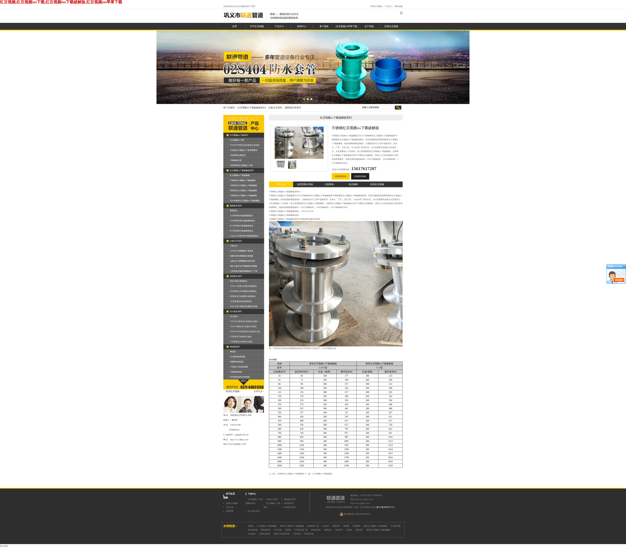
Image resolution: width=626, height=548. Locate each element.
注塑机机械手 (265, 534)
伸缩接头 (359, 530)
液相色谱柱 (316, 530)
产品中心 (389, 6)
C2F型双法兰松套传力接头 (241, 342)
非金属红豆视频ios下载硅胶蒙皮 (244, 150)
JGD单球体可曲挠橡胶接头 (241, 215)
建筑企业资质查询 (282, 534)
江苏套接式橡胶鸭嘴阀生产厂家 (243, 271)
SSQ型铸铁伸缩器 (237, 357)
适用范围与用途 (305, 184)
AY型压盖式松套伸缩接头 (241, 301)
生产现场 (369, 26)
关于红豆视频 (257, 26)
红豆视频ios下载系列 (239, 135)
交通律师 (356, 526)
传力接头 (234, 316)
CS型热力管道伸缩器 (239, 367)
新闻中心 (301, 26)
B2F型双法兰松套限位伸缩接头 (243, 291)
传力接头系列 (236, 311)
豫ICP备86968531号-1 (385, 507)
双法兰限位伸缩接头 (238, 281)
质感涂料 (336, 526)
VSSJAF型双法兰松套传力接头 (243, 326)
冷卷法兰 (234, 246)
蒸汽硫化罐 (253, 530)
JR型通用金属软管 (238, 155)
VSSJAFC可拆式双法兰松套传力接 (245, 331)
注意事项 (329, 184)
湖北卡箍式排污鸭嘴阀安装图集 (243, 266)
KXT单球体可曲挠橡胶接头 (241, 226)
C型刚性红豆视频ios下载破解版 (243, 195)
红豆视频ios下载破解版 (240, 175)
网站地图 (399, 6)
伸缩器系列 (235, 347)
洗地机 (349, 530)
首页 (234, 26)
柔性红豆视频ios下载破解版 (375, 526)
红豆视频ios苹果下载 (346, 26)
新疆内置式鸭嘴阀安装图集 (241, 256)
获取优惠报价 (341, 176)
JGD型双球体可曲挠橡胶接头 (242, 221)
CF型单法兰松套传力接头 (241, 336)
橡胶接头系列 (236, 206)
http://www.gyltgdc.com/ (234, 444)
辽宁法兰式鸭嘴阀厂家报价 (241, 251)
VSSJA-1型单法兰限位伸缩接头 (243, 286)
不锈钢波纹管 (236, 160)
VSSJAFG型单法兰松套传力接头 (244, 321)
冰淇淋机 (252, 534)
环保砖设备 (309, 534)
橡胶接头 (234, 210)
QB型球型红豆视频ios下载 (241, 165)
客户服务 (324, 26)
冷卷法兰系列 (236, 241)
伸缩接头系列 (236, 276)
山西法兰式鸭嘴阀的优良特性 (242, 261)
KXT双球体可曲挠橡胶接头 (241, 231)
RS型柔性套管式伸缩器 (240, 377)
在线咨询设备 (360, 176)
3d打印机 (278, 530)
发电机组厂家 (313, 526)
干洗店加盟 (395, 526)
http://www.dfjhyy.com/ (239, 439)
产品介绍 (281, 184)
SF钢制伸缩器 (236, 372)
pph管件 (325, 526)
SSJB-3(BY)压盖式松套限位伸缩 (244, 306)
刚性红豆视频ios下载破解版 (292, 526)
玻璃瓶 (346, 526)
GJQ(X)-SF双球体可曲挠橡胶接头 (244, 236)
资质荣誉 (230, 511)
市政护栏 (339, 530)
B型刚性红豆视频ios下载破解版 (243, 190)
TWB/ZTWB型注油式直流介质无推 (245, 145)
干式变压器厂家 (301, 530)
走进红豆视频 (232, 503)
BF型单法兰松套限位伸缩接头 (243, 296)
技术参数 (353, 184)
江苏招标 (297, 534)
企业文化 (230, 507)
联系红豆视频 (376, 6)
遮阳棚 (288, 530)
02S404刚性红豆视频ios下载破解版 (245, 200)
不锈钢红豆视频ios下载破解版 (243, 180)
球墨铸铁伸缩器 (237, 362)
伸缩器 (233, 351)
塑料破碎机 (266, 530)
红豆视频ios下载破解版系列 (242, 170)
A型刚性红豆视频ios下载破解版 (243, 185)
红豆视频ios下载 (237, 140)
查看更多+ (259, 391)
